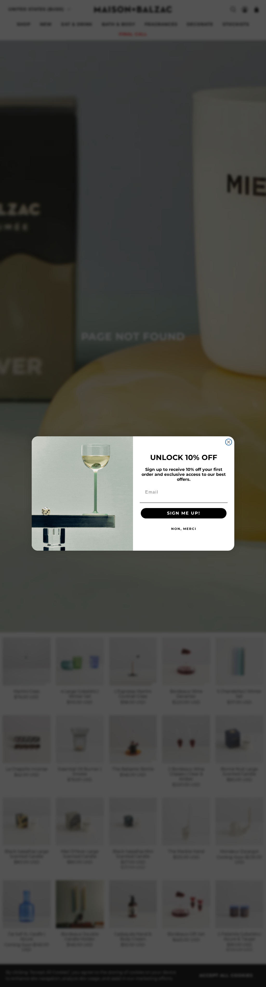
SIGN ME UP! (183, 513)
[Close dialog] (228, 442)
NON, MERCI (183, 529)
